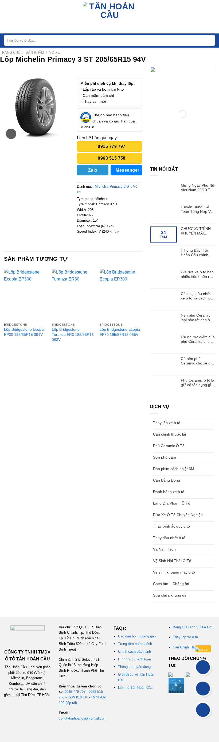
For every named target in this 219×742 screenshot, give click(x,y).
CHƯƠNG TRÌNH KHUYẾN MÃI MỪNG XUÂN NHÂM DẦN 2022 (196, 231)
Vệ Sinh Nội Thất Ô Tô (172, 561)
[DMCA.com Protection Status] (176, 685)
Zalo (92, 170)
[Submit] (210, 40)
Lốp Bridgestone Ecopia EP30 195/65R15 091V (24, 332)
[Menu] (7, 16)
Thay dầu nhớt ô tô (169, 538)
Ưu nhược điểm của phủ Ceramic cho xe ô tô (198, 339)
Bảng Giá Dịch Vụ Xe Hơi (193, 627)
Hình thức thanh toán (134, 659)
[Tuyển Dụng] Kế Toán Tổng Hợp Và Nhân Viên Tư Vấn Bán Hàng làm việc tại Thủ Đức (197, 209)
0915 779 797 (75, 692)
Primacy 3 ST (120, 186)
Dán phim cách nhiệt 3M (173, 469)
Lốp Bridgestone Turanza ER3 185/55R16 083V (73, 334)
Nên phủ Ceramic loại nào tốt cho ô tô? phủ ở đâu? (195, 317)
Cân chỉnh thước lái (169, 434)
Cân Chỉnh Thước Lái (189, 647)
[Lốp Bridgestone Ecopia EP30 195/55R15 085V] (121, 294)
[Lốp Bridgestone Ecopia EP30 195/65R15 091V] (25, 294)
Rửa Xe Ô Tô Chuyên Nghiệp (178, 515)
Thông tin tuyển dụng (134, 667)
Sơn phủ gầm (164, 457)
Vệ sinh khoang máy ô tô (174, 572)
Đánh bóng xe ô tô (168, 492)
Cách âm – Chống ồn (171, 584)
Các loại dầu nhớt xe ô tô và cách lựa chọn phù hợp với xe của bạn (197, 296)
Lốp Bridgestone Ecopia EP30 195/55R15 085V (120, 332)
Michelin (101, 186)
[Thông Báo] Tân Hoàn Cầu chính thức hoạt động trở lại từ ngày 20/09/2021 (196, 252)
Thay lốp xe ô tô (166, 423)
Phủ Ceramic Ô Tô (169, 446)
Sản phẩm (35, 53)
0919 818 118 (78, 697)
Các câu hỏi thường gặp (137, 636)
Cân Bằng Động (166, 480)
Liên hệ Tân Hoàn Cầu (135, 688)
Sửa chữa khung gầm (171, 595)
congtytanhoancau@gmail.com (83, 718)
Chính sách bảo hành (134, 651)
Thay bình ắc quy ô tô (171, 526)
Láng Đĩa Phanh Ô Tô (171, 503)
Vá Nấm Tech (164, 549)
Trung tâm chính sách (135, 644)
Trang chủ (10, 53)
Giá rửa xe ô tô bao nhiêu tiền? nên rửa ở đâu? (197, 274)
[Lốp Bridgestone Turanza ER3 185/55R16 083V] (73, 294)
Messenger (127, 170)
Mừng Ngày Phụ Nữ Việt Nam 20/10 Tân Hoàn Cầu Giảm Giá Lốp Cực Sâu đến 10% (198, 187)
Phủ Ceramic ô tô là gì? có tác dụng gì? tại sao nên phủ (197, 382)
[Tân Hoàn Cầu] (109, 16)
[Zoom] (11, 134)
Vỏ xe (54, 53)
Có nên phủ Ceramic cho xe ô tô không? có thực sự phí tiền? (198, 361)
